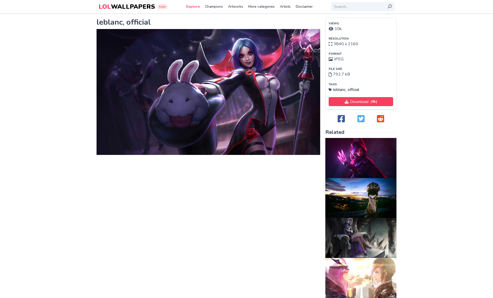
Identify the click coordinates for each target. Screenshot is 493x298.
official (353, 89)
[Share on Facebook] (341, 119)
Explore (193, 6)
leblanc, (339, 89)
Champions (214, 6)
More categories (261, 6)
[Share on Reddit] (380, 119)
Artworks (235, 6)
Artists (285, 6)
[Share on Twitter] (361, 119)
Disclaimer (304, 6)
